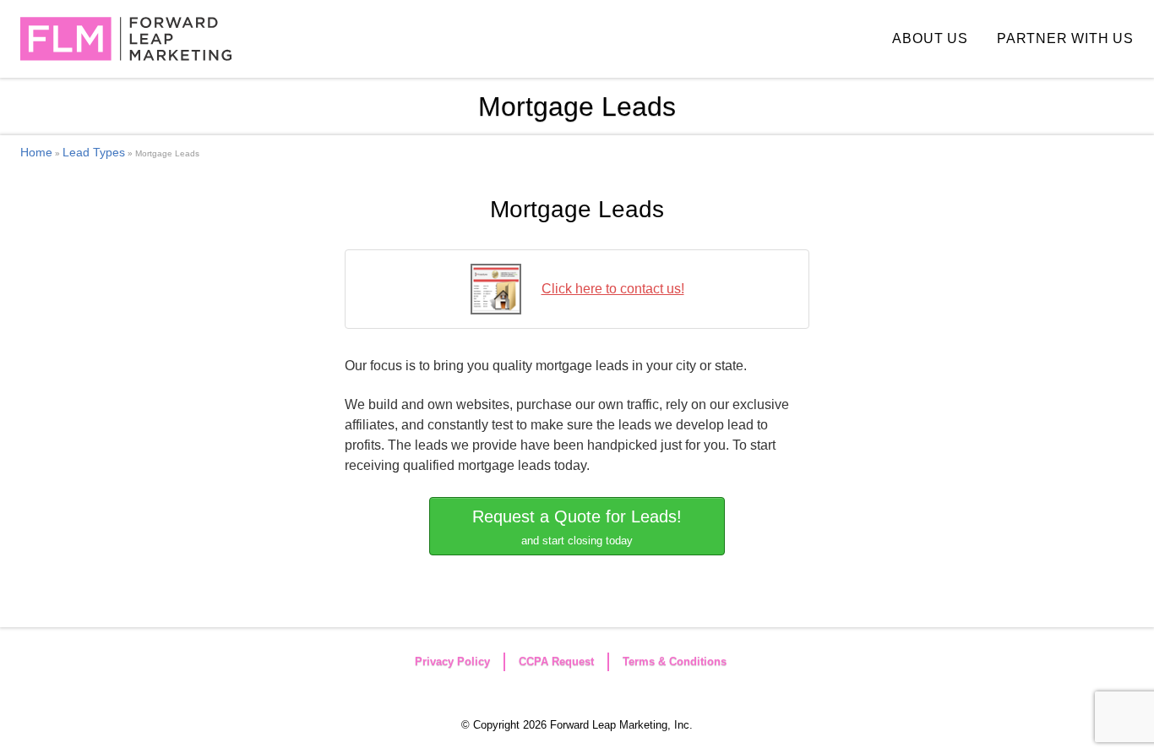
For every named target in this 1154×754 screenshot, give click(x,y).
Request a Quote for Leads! (577, 527)
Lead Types (94, 152)
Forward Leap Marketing (125, 38)
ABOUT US (929, 38)
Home (36, 152)
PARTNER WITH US (1065, 38)
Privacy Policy (452, 661)
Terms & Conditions (675, 661)
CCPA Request (556, 661)
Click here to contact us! (613, 288)
